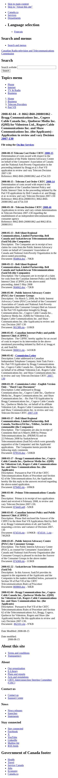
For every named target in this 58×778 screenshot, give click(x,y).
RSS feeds (13, 746)
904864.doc (19, 258)
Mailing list (13, 743)
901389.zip (19, 327)
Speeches (12, 713)
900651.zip (19, 350)
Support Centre (15, 698)
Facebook (13, 731)
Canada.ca (13, 12)
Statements (13, 716)
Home (11, 98)
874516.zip (19, 532)
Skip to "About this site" (20, 6)
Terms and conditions (18, 653)
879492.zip (19, 487)
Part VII (12, 107)
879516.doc (19, 453)
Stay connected (15, 728)
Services (12, 15)
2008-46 (47, 207)
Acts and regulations (18, 677)
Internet (11, 87)
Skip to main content (18, 4)
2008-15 (49, 153)
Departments (14, 18)
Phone (11, 84)
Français (18, 31)
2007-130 (7, 138)
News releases (15, 710)
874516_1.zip (45, 532)
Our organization (16, 668)
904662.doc (19, 287)
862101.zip (19, 624)
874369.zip (19, 561)
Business (12, 93)
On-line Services (25, 144)
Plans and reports (16, 674)
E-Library (13, 671)
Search (6, 71)
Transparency (14, 656)
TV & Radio (14, 90)
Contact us (13, 695)
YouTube (12, 737)
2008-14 (50, 181)
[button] (17, 45)
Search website (9, 67)
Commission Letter (25, 355)
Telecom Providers (17, 104)
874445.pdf (19, 507)
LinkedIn (12, 740)
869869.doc (19, 586)
